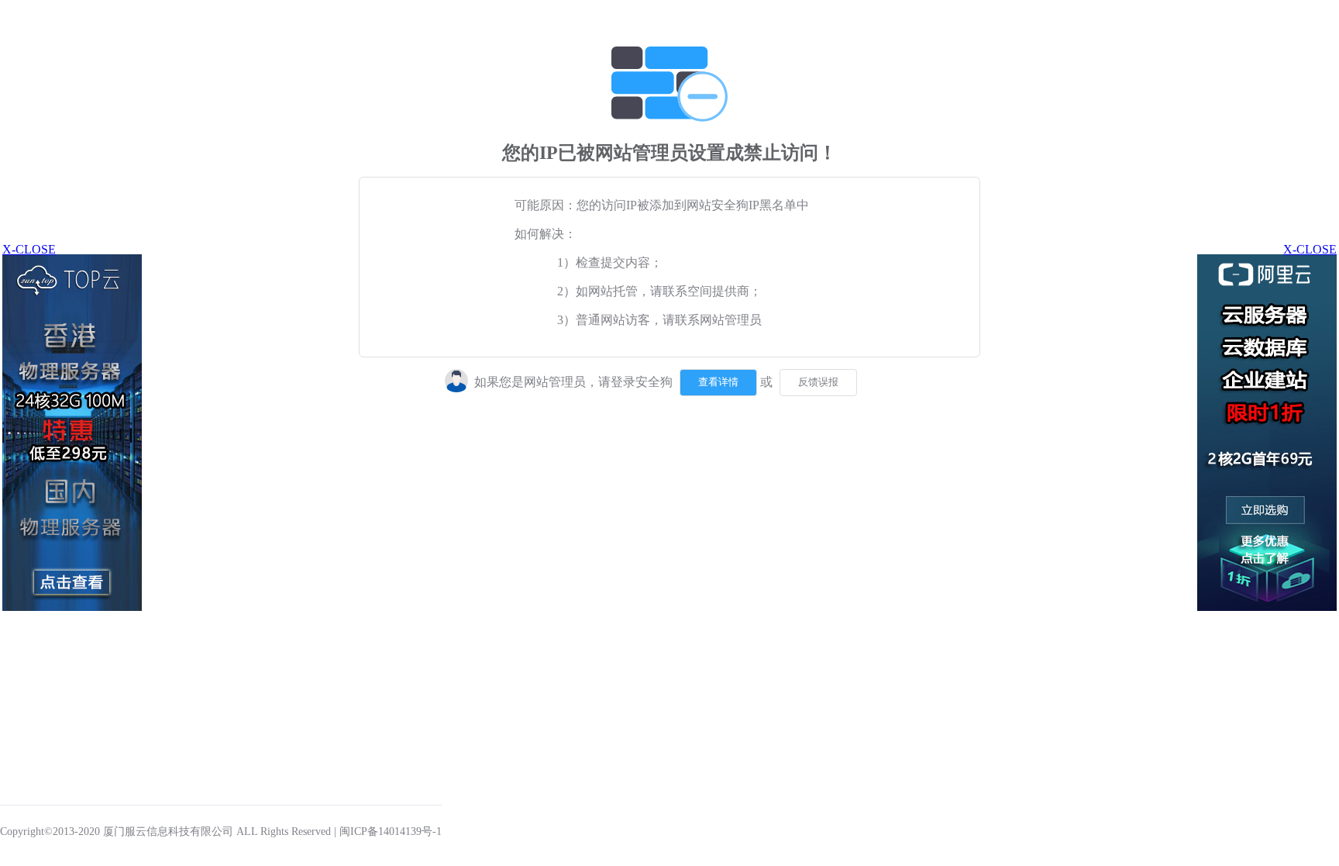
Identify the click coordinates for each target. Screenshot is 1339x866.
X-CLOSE (1310, 249)
